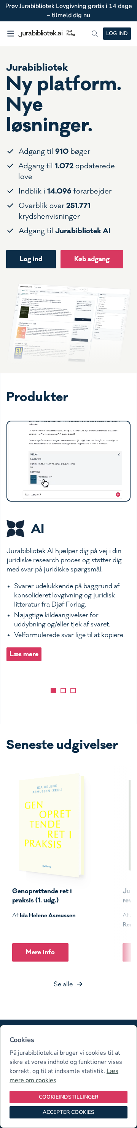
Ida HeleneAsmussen (48, 915)
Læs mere (24, 654)
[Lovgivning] (63, 690)
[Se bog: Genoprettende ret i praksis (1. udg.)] (48, 825)
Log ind (117, 33)
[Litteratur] (73, 690)
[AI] (53, 690)
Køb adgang (92, 259)
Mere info (40, 952)
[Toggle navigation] (10, 33)
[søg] (95, 33)
